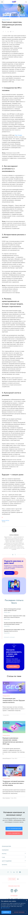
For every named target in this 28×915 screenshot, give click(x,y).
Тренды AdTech (6, 19)
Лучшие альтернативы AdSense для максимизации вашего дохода (13, 623)
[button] (14, 853)
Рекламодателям (6, 846)
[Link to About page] (14, 891)
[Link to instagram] (17, 872)
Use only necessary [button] (19, 912)
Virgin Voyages (18, 135)
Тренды (3, 521)
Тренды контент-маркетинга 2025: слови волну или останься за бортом (14, 616)
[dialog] (14, 907)
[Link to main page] (14, 2)
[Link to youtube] (20, 872)
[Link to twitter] (11, 872)
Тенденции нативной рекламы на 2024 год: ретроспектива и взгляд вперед (13, 783)
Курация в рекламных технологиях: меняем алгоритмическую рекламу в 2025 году (13, 741)
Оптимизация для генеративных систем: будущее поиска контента (14, 630)
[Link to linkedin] (14, 872)
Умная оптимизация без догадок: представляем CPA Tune (12, 609)
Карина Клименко (14, 535)
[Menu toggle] (2, 2)
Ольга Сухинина (6, 798)
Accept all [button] (6, 912)
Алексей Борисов (7, 758)
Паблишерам (5, 850)
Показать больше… (10, 637)
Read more (19, 906)
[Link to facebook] (8, 872)
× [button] (26, 900)
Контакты (4, 864)
